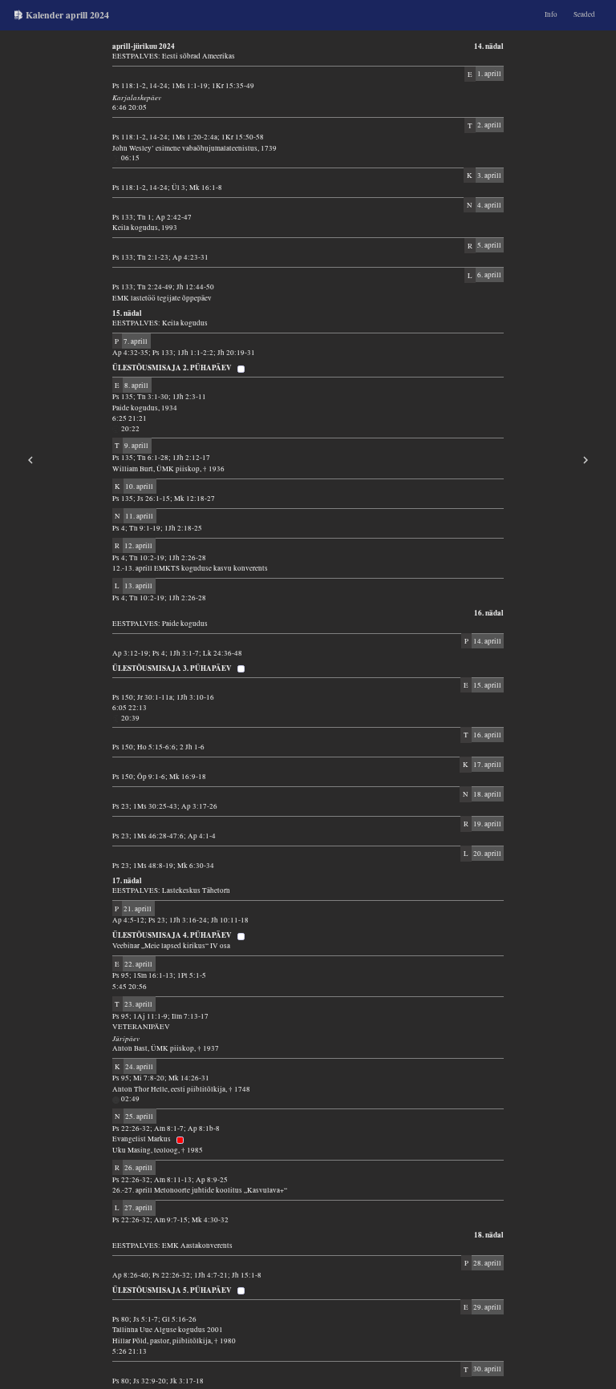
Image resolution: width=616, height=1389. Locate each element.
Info (551, 14)
